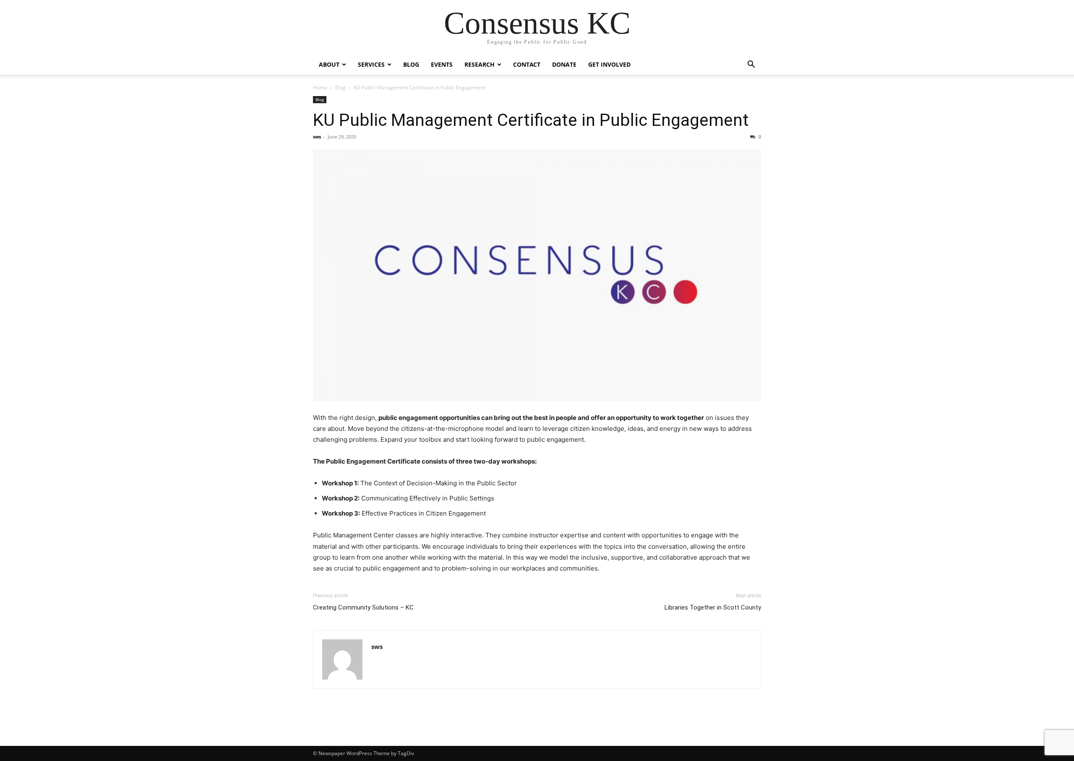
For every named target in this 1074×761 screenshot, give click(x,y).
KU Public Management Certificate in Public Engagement (531, 120)
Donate (564, 64)
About (329, 64)
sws (317, 136)
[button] (751, 65)
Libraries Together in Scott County (713, 607)
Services (371, 64)
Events (442, 64)
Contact (526, 64)
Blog (411, 64)
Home (320, 87)
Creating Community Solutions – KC (363, 607)
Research (479, 64)
